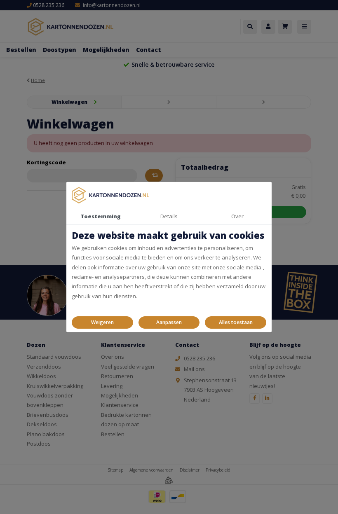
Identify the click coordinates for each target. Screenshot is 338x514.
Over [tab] (237, 216)
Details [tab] (169, 216)
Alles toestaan (236, 322)
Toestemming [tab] (100, 216)
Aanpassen (169, 322)
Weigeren (102, 322)
